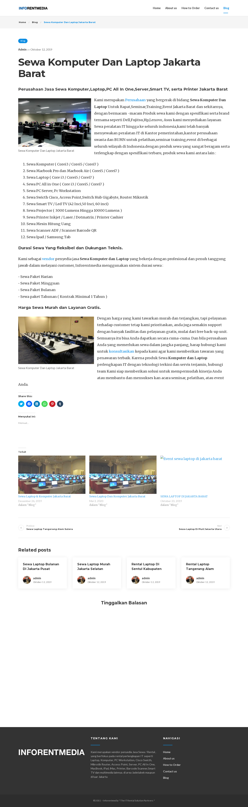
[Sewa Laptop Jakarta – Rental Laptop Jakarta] (33, 8)
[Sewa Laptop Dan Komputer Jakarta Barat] (123, 475)
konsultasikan (121, 351)
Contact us (211, 8)
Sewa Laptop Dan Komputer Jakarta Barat (117, 496)
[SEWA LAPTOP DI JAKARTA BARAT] (194, 475)
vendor (48, 259)
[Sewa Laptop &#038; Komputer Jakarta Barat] (51, 475)
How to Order (191, 8)
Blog (226, 8)
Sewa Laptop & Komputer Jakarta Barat (44, 496)
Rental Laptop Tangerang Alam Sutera (200, 568)
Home (157, 8)
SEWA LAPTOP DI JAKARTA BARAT (184, 496)
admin (22, 49)
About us (171, 8)
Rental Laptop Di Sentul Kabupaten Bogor (147, 568)
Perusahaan (135, 100)
